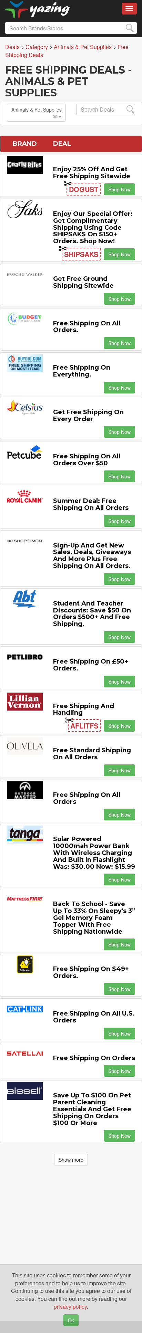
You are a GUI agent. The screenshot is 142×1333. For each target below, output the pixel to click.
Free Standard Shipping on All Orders (92, 753)
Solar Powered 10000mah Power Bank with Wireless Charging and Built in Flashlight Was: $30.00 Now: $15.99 (94, 852)
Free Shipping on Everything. (81, 371)
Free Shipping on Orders (94, 1058)
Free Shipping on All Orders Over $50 (86, 460)
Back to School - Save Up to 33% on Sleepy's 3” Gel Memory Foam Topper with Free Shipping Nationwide (94, 917)
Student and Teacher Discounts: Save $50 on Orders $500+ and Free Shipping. (92, 614)
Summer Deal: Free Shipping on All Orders (91, 504)
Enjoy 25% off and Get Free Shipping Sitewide (91, 172)
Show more (71, 1159)
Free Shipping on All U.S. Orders (94, 1017)
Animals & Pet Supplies (36, 109)
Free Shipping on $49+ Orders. (91, 972)
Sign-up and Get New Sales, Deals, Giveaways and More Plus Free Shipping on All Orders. (92, 556)
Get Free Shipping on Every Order (88, 415)
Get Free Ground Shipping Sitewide (83, 282)
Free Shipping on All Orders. (86, 327)
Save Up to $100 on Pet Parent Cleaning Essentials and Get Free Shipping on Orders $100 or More (92, 1109)
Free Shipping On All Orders (86, 798)
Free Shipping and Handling (83, 709)
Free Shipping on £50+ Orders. (90, 665)
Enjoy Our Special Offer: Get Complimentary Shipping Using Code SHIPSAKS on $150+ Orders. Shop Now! (93, 227)
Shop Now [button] (119, 189)
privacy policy (70, 1307)
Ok (71, 1320)
